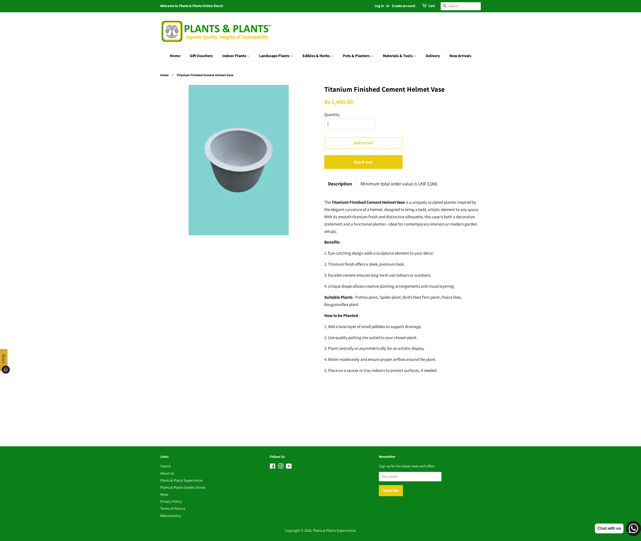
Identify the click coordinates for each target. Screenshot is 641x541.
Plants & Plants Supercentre (181, 480)
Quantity (332, 114)
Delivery (433, 56)
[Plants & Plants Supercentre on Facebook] (272, 467)
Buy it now (363, 162)
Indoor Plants (234, 56)
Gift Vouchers (201, 56)
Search (165, 466)
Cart (431, 6)
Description (340, 184)
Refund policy (170, 515)
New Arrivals (460, 56)
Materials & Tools (398, 56)
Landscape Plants (274, 56)
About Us (167, 473)
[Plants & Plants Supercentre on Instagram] (280, 467)
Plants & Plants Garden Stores (182, 487)
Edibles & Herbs (316, 56)
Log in (379, 6)
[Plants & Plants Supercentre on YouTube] (289, 467)
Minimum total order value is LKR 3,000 (399, 184)
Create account (403, 6)
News (164, 494)
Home (175, 56)
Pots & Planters (357, 56)
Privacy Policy (171, 501)
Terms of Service (172, 508)
